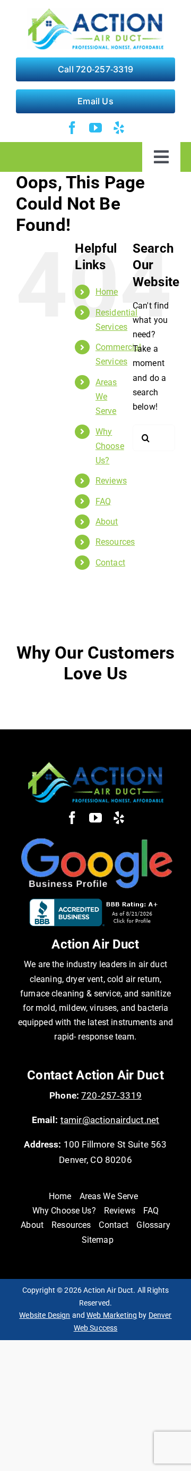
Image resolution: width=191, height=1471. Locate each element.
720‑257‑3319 (111, 1095)
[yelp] (118, 127)
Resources (115, 542)
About (107, 522)
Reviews (111, 481)
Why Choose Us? (110, 446)
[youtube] (95, 127)
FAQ (103, 501)
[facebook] (72, 127)
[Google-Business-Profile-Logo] (95, 836)
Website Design (44, 1315)
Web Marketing (111, 1315)
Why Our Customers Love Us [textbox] (95, 663)
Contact (110, 563)
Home (107, 292)
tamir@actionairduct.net (109, 1120)
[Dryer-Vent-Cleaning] (95, 765)
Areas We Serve (106, 396)
